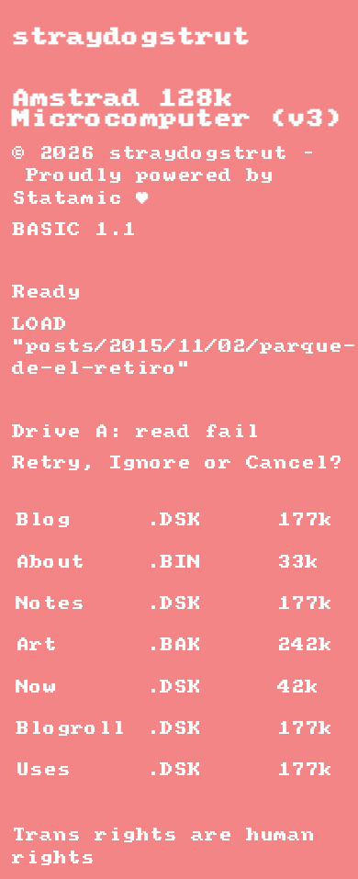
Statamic (67, 199)
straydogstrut (131, 37)
